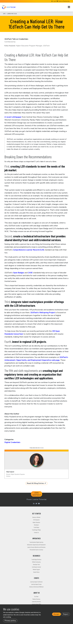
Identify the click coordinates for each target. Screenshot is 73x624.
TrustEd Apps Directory (36, 559)
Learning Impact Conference (36, 582)
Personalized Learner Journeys (36, 549)
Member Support (36, 569)
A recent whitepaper (13, 117)
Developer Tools (36, 564)
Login (54, 1)
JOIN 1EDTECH (36, 494)
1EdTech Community (36, 562)
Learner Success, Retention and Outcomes (36, 547)
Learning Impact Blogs (12, 13)
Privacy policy (10, 620)
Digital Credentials (12, 442)
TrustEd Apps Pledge (36, 530)
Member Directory (36, 599)
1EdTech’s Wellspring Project (42, 312)
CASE (30, 272)
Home (4, 13)
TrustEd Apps (36, 527)
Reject (65, 614)
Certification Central (36, 567)
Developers (36, 525)
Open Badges (19, 272)
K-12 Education (36, 520)
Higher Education (36, 522)
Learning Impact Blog (36, 604)
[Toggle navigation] (69, 7)
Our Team (36, 596)
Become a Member (36, 517)
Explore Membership (64, 1)
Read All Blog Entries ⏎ (36, 483)
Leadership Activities (36, 601)
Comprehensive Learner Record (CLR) (28, 250)
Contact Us (36, 532)
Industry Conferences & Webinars (36, 587)
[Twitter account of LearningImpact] (36, 503)
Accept (56, 614)
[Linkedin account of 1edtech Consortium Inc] (34, 503)
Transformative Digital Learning (36, 542)
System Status (36, 572)
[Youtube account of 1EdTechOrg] (39, 503)
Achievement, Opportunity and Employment (36, 544)
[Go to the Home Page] (9, 7)
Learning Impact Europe (36, 584)
